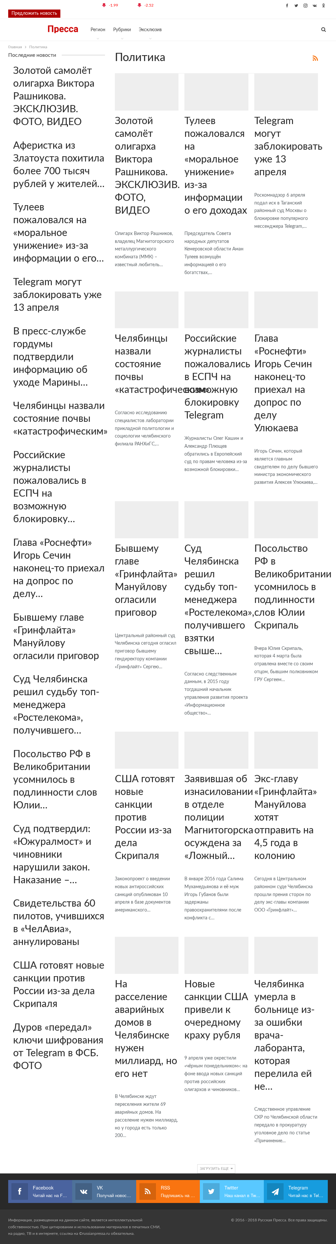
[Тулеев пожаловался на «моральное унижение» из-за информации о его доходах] (216, 92)
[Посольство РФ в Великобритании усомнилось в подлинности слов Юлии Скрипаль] (286, 519)
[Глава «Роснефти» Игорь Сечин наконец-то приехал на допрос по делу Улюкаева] (286, 310)
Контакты (170, 5)
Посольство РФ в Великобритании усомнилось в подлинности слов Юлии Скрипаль (292, 587)
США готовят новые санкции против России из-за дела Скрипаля (145, 817)
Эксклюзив (150, 30)
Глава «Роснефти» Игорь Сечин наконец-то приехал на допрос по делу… (59, 568)
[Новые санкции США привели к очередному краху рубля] (216, 955)
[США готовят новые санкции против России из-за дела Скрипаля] (146, 750)
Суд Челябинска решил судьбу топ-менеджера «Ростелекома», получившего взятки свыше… (219, 600)
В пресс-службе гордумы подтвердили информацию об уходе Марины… (50, 357)
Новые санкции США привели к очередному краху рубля (216, 1009)
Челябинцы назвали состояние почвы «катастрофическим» (60, 419)
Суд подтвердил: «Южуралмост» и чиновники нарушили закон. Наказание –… (52, 854)
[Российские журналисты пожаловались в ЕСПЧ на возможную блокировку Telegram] (216, 310)
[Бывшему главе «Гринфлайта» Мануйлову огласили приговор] (146, 519)
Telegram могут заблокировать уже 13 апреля (288, 146)
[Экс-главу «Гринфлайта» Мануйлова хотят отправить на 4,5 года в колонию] (286, 750)
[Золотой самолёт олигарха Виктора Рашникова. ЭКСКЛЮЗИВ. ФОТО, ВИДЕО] (146, 92)
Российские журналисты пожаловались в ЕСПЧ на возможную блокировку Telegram (217, 377)
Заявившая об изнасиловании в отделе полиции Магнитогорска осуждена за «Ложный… (218, 817)
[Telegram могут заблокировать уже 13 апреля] (286, 92)
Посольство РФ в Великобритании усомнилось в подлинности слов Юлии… (55, 779)
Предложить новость (34, 13)
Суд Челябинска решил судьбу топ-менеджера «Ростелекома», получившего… (56, 705)
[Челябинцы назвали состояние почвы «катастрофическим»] (146, 310)
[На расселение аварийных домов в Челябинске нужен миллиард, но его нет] (146, 955)
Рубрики (122, 30)
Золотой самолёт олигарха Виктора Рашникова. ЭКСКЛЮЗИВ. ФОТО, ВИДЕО (53, 96)
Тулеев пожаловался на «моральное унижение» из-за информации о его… (58, 233)
